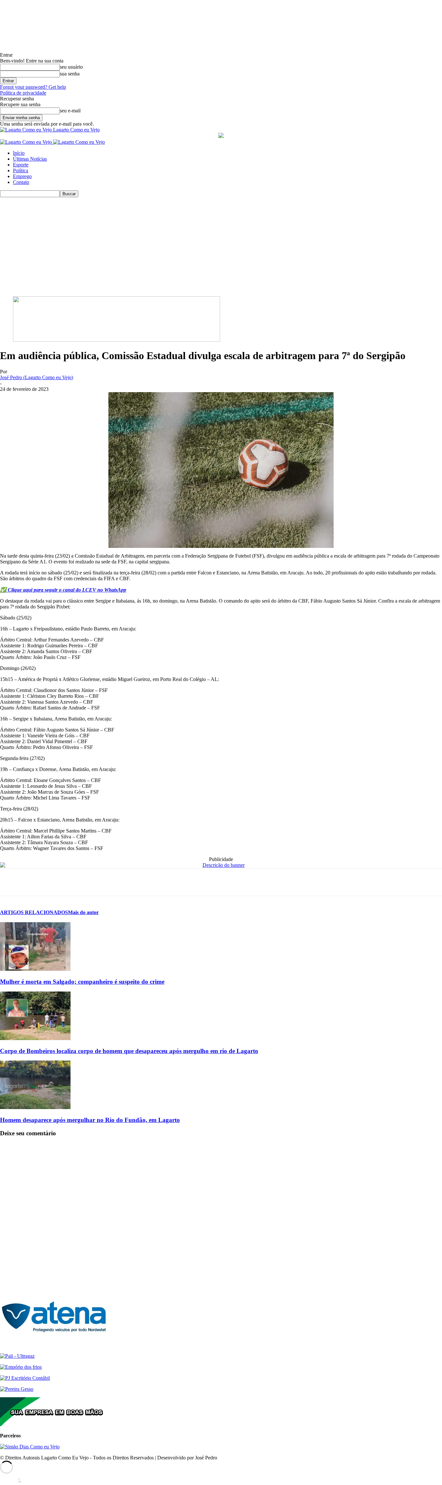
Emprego (22, 176)
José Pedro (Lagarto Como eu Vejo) (36, 377)
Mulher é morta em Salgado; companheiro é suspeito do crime (82, 981)
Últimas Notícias (30, 159)
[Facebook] (10, 882)
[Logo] (26, 142)
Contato (21, 182)
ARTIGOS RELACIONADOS (34, 912)
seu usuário (71, 67)
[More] (104, 882)
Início (19, 153)
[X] (34, 882)
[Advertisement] (221, 245)
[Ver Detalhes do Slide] (116, 340)
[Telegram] (80, 882)
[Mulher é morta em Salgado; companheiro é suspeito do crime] (35, 969)
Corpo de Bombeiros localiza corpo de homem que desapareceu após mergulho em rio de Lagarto (129, 1051)
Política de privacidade (23, 93)
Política (20, 170)
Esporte (20, 164)
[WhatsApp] (57, 882)
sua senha (70, 73)
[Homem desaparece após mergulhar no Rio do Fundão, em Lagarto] (35, 1107)
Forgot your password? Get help (33, 87)
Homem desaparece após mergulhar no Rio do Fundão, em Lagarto (90, 1120)
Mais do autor (83, 912)
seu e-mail (70, 110)
